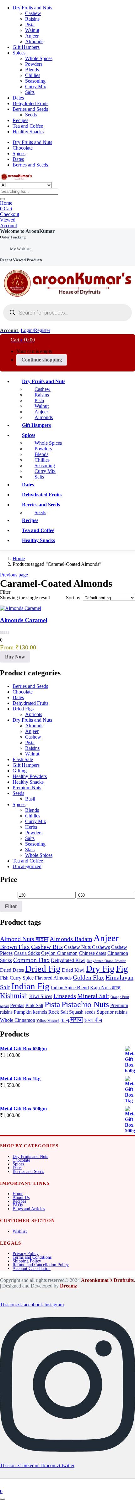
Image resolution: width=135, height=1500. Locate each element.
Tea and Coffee (28, 126)
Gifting (20, 770)
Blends (32, 69)
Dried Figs (23, 708)
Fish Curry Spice (17, 978)
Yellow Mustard (47, 1020)
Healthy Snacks (28, 131)
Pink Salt (34, 1005)
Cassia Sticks (27, 953)
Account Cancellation (32, 1268)
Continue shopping (41, 359)
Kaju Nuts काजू (105, 988)
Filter (11, 906)
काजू (65, 1020)
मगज (76, 1019)
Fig (122, 969)
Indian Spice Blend (70, 988)
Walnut (32, 30)
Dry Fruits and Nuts (32, 7)
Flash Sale (23, 759)
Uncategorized (27, 866)
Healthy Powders (30, 776)
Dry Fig (100, 969)
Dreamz (69, 1285)
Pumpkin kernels (30, 1012)
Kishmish (14, 995)
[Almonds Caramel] (20, 608)
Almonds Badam (71, 938)
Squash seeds (82, 1012)
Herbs (31, 827)
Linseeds (64, 995)
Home (6, 203)
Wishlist (20, 1231)
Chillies (32, 75)
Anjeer (32, 35)
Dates (18, 97)
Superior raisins (112, 1012)
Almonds (34, 41)
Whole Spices (38, 58)
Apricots (33, 714)
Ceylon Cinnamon (59, 953)
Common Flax (31, 959)
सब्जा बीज (93, 1020)
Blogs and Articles (29, 1208)
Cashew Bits (47, 946)
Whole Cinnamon (17, 1020)
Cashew (33, 13)
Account (8, 225)
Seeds (31, 114)
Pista (30, 24)
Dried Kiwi (73, 970)
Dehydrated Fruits (30, 103)
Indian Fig (30, 986)
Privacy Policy (26, 1253)
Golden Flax (88, 977)
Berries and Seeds (30, 109)
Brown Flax (15, 946)
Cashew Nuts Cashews (87, 947)
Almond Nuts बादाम (24, 938)
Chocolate (23, 148)
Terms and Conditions (32, 1257)
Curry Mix (35, 86)
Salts (30, 92)
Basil (30, 798)
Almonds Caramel (23, 620)
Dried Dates (12, 970)
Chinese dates (92, 953)
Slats (30, 849)
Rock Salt (58, 1012)
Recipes (20, 120)
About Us (21, 1197)
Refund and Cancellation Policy (41, 1264)
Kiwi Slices (40, 996)
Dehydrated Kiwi (68, 960)
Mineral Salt (93, 995)
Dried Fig (43, 969)
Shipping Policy (27, 1261)
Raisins (32, 19)
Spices (19, 52)
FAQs (18, 1205)
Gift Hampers (26, 47)
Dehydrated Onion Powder (106, 961)
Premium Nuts (27, 787)
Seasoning (35, 81)
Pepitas (17, 1005)
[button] (27, 231)
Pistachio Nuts (85, 1004)
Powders (33, 64)
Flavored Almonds (53, 978)
